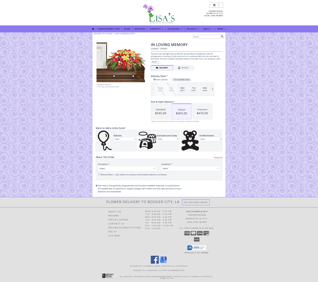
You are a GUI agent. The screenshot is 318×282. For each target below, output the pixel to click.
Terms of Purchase (202, 276)
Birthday (140, 29)
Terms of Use (167, 278)
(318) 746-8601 (217, 15)
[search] (222, 36)
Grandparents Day (109, 29)
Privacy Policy (182, 276)
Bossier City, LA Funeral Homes (145, 266)
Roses (127, 29)
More (220, 29)
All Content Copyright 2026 (134, 276)
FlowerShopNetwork (161, 276)
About (207, 29)
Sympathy (155, 29)
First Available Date (181, 79)
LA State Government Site (171, 270)
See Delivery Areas (196, 202)
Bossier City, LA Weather (145, 270)
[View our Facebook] (155, 263)
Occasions (174, 29)
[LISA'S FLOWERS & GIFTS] (159, 14)
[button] (216, 5)
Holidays (191, 29)
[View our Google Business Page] (163, 263)
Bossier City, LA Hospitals (175, 266)
